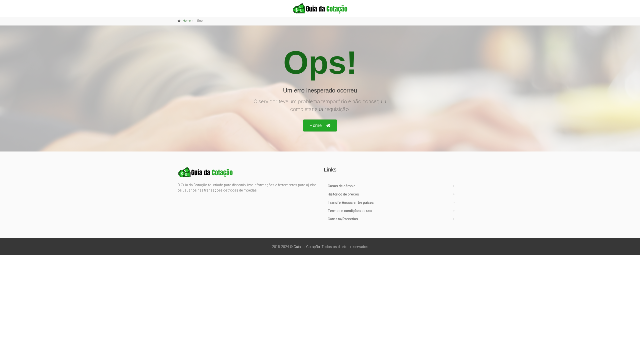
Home (186, 20)
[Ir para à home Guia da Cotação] (320, 8)
